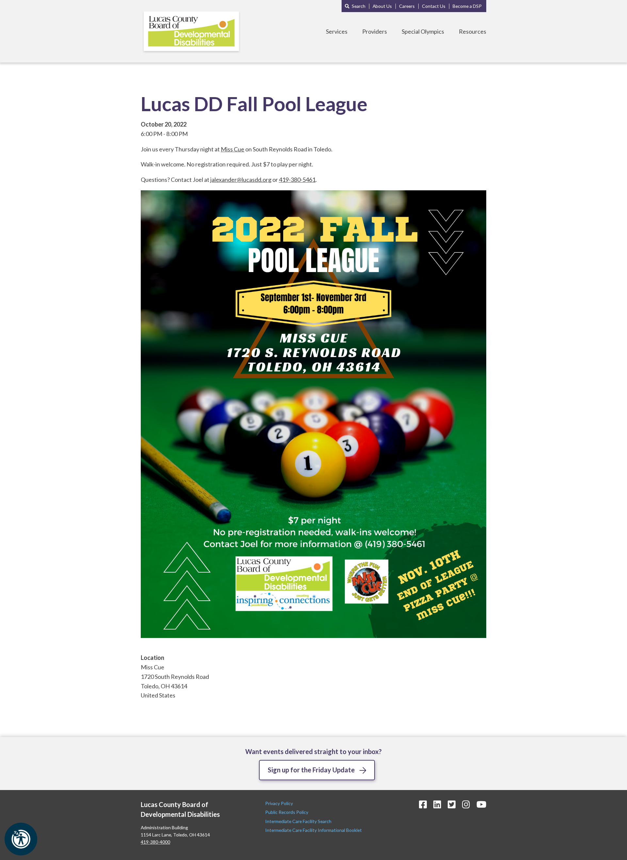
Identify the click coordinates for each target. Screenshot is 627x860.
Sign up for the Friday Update (311, 770)
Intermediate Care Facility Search (298, 821)
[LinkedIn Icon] (437, 804)
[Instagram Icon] (466, 804)
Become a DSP (467, 6)
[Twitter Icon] (452, 804)
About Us (382, 6)
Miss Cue (232, 149)
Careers (407, 6)
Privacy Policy (279, 803)
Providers (374, 31)
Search (358, 6)
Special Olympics (423, 31)
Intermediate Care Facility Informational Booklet (313, 830)
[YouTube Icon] (481, 804)
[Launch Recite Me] (21, 839)
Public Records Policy (286, 812)
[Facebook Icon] (423, 804)
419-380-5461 (297, 179)
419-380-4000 (155, 842)
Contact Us (433, 6)
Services (336, 31)
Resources (472, 31)
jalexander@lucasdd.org (240, 179)
